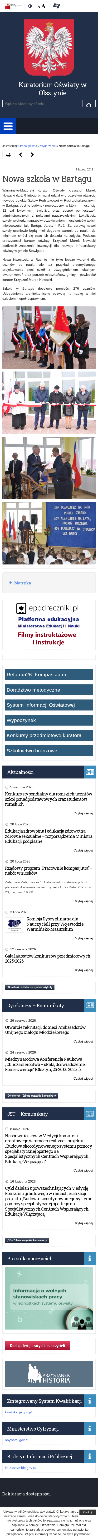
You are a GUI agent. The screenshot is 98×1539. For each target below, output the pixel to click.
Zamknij (87, 1512)
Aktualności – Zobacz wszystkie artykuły (30, 987)
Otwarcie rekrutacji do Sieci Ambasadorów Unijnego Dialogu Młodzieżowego (45, 1029)
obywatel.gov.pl (16, 1440)
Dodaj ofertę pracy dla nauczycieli (37, 1345)
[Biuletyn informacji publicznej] (13, 6)
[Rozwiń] (8, 126)
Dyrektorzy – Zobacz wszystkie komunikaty (32, 1096)
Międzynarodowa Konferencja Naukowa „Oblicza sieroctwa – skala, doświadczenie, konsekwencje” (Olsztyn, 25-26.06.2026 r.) (45, 1064)
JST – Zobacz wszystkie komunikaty (27, 1240)
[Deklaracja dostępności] (56, 6)
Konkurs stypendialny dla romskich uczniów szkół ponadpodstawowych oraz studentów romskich (48, 799)
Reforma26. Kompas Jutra (36, 674)
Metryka (22, 582)
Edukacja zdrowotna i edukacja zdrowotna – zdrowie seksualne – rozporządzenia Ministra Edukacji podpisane (48, 836)
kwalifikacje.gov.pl (18, 1412)
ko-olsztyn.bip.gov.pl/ (20, 1468)
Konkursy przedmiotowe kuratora (44, 735)
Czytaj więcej (83, 813)
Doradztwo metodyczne (33, 690)
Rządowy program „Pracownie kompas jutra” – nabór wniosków (49, 870)
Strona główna (27, 146)
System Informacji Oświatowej (41, 705)
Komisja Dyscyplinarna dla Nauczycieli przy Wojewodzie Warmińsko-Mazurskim (54, 924)
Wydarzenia (48, 146)
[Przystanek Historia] (49, 1384)
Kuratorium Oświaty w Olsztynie (53, 88)
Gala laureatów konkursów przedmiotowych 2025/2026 (47, 958)
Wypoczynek (21, 720)
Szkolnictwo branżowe (32, 750)
